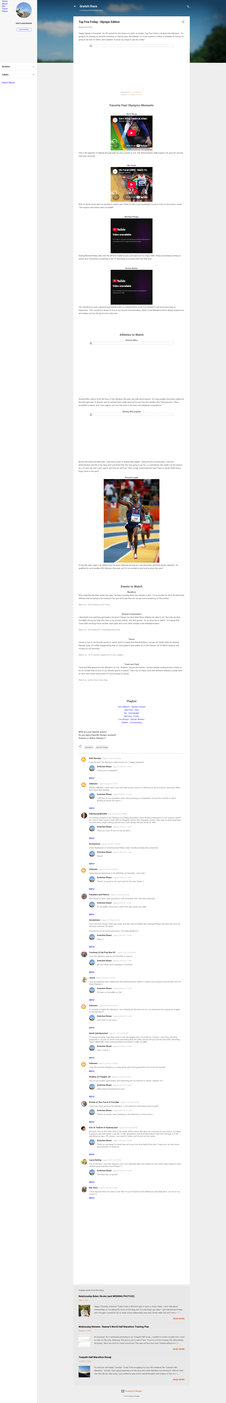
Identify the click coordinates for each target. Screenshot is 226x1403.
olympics (89, 747)
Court (140, 92)
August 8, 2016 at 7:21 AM (122, 1110)
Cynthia (134, 92)
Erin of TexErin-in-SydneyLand (103, 1127)
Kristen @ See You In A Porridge (104, 1102)
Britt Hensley (95, 758)
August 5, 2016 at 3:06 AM (111, 758)
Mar (130, 92)
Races (5, 11)
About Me (4, 4)
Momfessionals (138, 94)
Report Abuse (8, 82)
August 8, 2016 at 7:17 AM (122, 935)
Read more (179, 1318)
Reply (91, 778)
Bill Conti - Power (131, 716)
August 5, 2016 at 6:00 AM (119, 895)
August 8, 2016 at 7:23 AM (122, 1171)
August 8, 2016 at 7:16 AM (122, 827)
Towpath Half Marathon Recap (95, 1357)
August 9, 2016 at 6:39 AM (108, 1188)
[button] (183, 22)
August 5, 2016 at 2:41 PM (121, 1077)
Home (5, 1)
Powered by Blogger (133, 1391)
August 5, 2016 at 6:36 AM (108, 1006)
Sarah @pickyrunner (98, 1033)
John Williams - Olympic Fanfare (131, 707)
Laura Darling (95, 1160)
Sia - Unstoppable (131, 713)
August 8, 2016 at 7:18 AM (122, 1046)
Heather (129, 94)
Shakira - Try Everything (132, 722)
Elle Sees (93, 1188)
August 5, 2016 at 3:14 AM (108, 784)
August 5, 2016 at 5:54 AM (108, 869)
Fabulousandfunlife (98, 814)
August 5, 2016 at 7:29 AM (108, 1063)
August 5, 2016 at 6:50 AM (118, 1033)
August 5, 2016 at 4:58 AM (110, 844)
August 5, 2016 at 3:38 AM (117, 814)
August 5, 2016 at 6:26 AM (110, 920)
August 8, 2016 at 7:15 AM (122, 794)
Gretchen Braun (104, 766)
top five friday (102, 747)
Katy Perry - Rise (132, 710)
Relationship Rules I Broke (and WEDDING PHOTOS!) (106, 1296)
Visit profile (24, 30)
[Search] (188, 7)
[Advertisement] (132, 1260)
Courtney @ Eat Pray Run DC (102, 952)
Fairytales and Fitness (99, 894)
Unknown (93, 784)
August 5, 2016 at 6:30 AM (126, 952)
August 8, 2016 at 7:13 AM (122, 767)
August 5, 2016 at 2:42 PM (129, 1102)
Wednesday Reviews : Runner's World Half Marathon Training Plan (114, 1326)
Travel (5, 8)
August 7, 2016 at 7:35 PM (111, 1160)
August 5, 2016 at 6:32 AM (105, 978)
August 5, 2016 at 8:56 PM (128, 1128)
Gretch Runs (88, 6)
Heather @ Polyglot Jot (100, 1077)
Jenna (92, 978)
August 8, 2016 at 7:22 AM (122, 1141)
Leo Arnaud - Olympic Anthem (132, 719)
